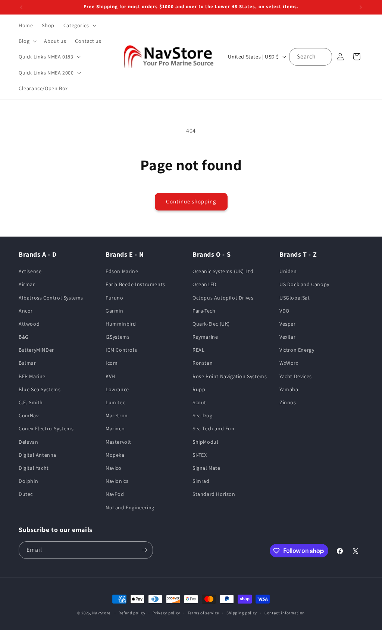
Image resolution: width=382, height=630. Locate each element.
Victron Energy (296, 349)
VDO (284, 310)
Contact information (284, 612)
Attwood (29, 323)
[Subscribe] (144, 550)
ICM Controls (121, 349)
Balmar (27, 363)
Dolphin (28, 481)
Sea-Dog (202, 415)
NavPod (115, 494)
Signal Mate (206, 468)
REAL (198, 349)
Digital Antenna (37, 455)
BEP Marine (32, 376)
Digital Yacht (34, 468)
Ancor (26, 310)
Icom (112, 363)
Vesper (287, 323)
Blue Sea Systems (40, 389)
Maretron (117, 415)
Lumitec (115, 402)
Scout (199, 402)
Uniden (288, 271)
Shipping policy (241, 612)
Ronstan (202, 363)
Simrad (201, 481)
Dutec (26, 494)
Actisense (30, 271)
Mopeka (115, 455)
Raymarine (205, 336)
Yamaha (288, 389)
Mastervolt (118, 442)
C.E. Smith (31, 402)
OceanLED (204, 284)
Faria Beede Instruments (135, 284)
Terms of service (203, 612)
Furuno (114, 297)
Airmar (27, 284)
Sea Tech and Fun (213, 428)
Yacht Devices (295, 376)
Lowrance (117, 389)
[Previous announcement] (21, 7)
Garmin (114, 310)
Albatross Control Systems (51, 297)
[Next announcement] (361, 7)
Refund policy (132, 612)
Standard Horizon (213, 494)
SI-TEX (199, 455)
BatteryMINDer (36, 349)
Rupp (198, 389)
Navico (114, 468)
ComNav (29, 415)
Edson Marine (122, 271)
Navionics (117, 481)
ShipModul (205, 442)
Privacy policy (166, 612)
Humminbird (121, 323)
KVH (110, 376)
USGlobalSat (294, 297)
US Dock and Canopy (304, 284)
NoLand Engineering (130, 507)
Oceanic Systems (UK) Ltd (222, 271)
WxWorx (288, 363)
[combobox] (310, 56)
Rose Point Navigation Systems (229, 376)
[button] (79, 25)
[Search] (323, 56)
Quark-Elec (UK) (211, 323)
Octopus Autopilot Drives (222, 297)
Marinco (115, 428)
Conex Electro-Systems (46, 428)
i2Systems (117, 336)
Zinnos (287, 402)
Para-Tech (203, 310)
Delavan (28, 442)
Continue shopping (191, 201)
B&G (24, 336)
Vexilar (287, 336)
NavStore (101, 612)
